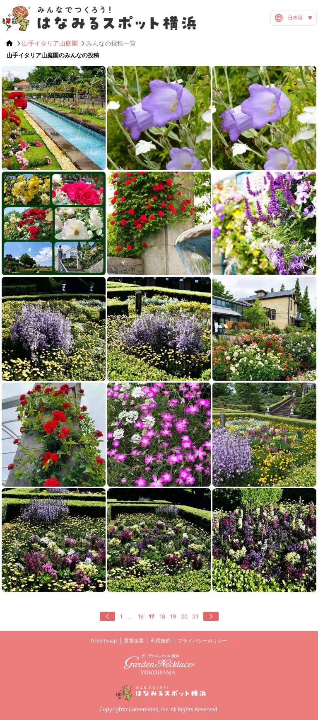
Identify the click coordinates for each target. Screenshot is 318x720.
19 (173, 616)
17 (151, 616)
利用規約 (161, 640)
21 (195, 616)
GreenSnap (104, 640)
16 (141, 616)
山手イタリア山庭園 (50, 43)
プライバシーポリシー (202, 640)
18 (162, 616)
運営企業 (134, 640)
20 (184, 616)
